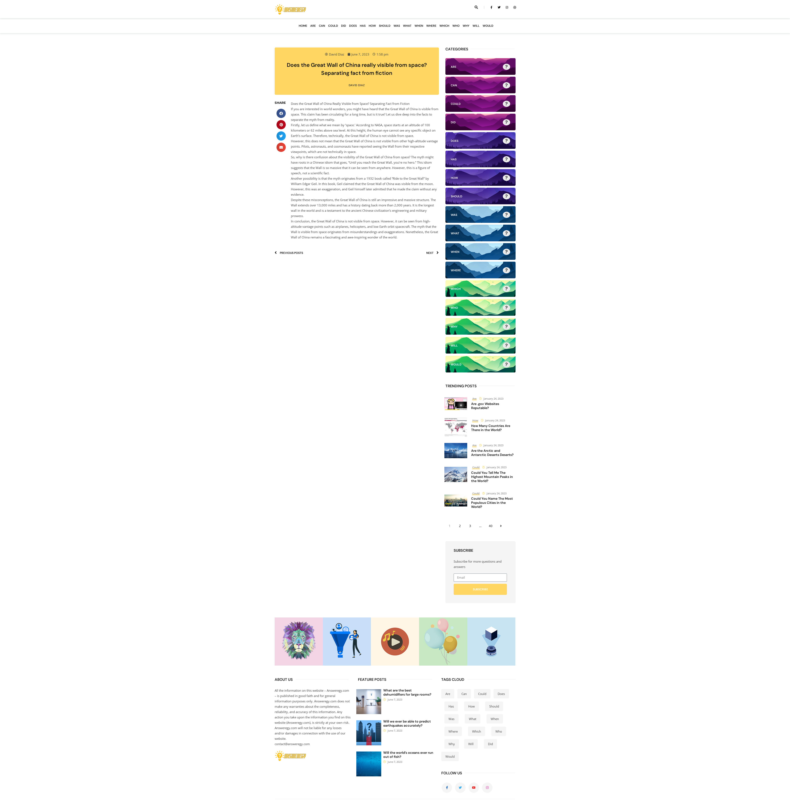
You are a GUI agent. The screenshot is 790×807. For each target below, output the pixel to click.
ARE (313, 26)
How (475, 420)
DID (343, 26)
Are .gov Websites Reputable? (485, 406)
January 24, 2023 (493, 398)
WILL (476, 26)
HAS (363, 26)
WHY (466, 26)
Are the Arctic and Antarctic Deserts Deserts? (492, 453)
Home (303, 26)
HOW (372, 26)
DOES (353, 26)
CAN (322, 26)
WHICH (444, 26)
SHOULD (384, 26)
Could (476, 467)
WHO (456, 26)
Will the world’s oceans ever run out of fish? (408, 754)
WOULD (488, 26)
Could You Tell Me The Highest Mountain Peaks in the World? (492, 477)
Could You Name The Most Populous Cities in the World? (492, 502)
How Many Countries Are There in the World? (490, 428)
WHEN (419, 26)
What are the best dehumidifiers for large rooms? (407, 692)
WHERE (431, 26)
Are (474, 398)
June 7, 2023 (395, 699)
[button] (281, 113)
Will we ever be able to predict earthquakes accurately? (407, 723)
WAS (397, 26)
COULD (333, 26)
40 (491, 526)
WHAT (407, 26)
